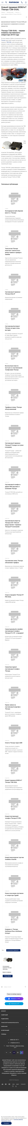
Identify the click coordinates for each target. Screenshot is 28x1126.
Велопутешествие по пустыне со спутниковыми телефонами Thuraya (13, 368)
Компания (4, 1026)
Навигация (4, 1014)
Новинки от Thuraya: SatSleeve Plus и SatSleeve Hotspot (13, 931)
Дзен (17, 1052)
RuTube (14, 1052)
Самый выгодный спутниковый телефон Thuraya (12, 669)
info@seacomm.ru (15, 1042)
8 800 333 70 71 (14, 1039)
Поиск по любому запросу (14, 994)
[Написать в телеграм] (14, 1004)
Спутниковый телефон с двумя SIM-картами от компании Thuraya (13, 486)
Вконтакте (6, 1052)
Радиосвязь (5, 1018)
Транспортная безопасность (10, 1022)
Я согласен (6, 1123)
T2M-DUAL (9, 42)
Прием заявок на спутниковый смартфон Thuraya (12, 707)
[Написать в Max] (14, 998)
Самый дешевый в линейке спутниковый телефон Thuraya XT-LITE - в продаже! (14, 631)
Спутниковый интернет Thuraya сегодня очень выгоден (12, 328)
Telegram (10, 1052)
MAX (21, 1052)
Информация (5, 1030)
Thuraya (3, 40)
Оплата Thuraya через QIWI (13, 743)
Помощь (3, 1034)
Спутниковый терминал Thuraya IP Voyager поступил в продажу (14, 445)
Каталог (3, 1011)
